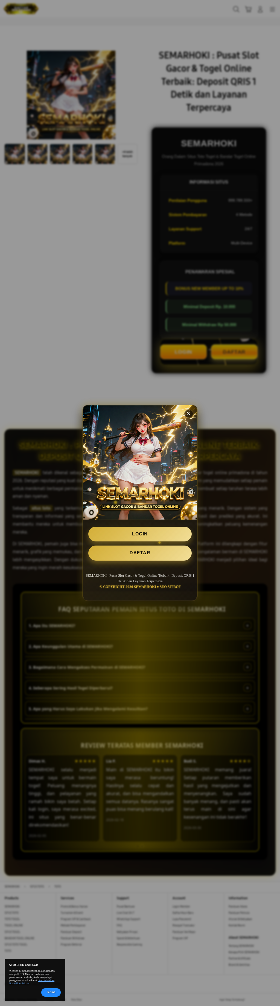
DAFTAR (140, 552)
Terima (51, 992)
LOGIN (140, 534)
